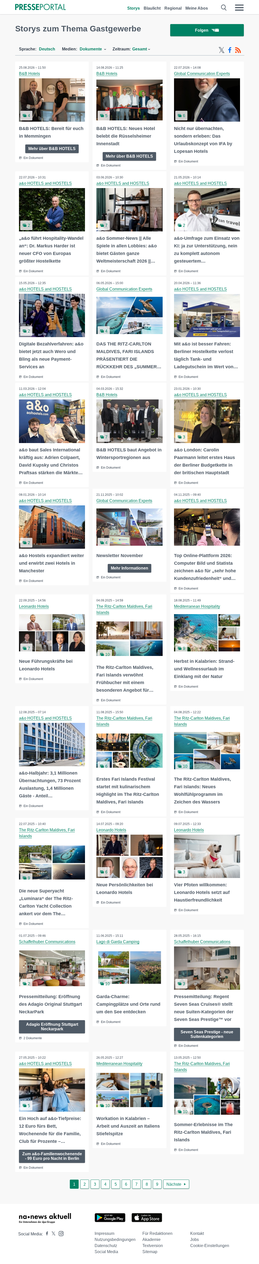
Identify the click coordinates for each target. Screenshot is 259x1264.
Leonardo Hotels (34, 606)
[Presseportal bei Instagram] (59, 1233)
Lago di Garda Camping (117, 942)
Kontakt (197, 1233)
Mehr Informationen (129, 568)
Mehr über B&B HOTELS (52, 148)
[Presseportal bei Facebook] (45, 1234)
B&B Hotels (29, 73)
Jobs (194, 1239)
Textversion (152, 1245)
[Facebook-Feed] (230, 50)
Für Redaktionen (157, 1233)
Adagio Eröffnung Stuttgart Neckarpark (52, 1026)
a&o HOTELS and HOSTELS (45, 183)
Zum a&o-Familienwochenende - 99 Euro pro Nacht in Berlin (52, 1156)
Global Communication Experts (202, 73)
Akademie (151, 1239)
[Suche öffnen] (224, 7)
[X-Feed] (221, 50)
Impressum (104, 1233)
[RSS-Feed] (238, 50)
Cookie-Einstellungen (209, 1245)
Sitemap (149, 1252)
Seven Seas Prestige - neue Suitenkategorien (207, 1034)
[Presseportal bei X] (52, 1234)
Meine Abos (196, 8)
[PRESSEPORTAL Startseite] (40, 7)
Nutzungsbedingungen (115, 1239)
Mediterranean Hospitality (197, 606)
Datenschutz (106, 1245)
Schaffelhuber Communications (47, 942)
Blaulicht (152, 8)
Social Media (106, 1252)
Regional (173, 8)
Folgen (201, 30)
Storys (133, 8)
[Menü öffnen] (239, 7)
